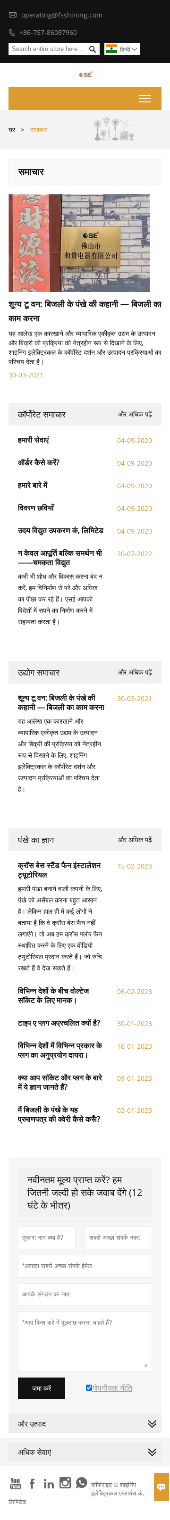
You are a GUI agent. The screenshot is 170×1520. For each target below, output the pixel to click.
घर (11, 129)
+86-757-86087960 (48, 32)
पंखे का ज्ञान (36, 839)
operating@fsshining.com (61, 14)
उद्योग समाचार (39, 672)
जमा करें (41, 1388)
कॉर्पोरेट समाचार (42, 414)
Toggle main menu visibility (145, 98)
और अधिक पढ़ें (135, 413)
